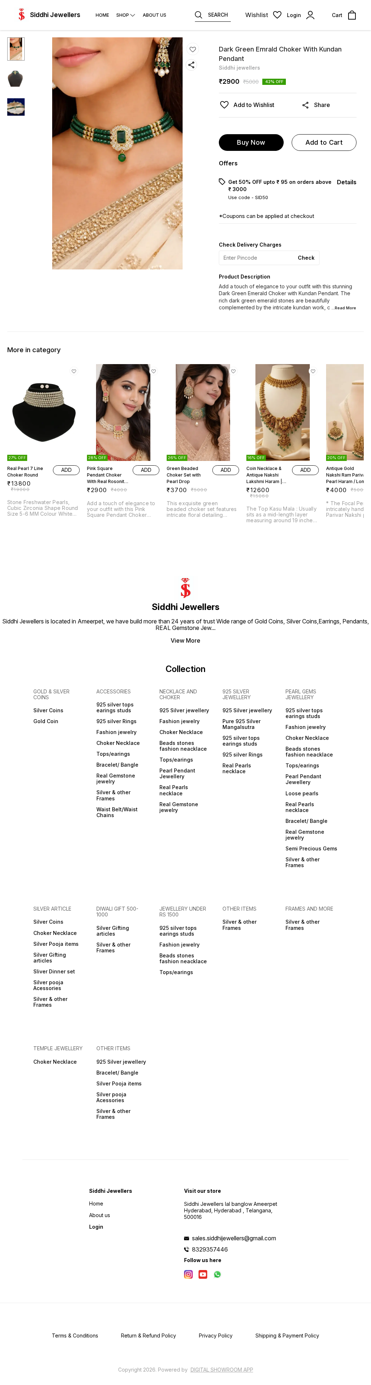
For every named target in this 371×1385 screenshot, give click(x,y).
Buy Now (251, 142)
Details (347, 182)
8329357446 (210, 1249)
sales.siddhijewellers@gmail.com (234, 1238)
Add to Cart (324, 142)
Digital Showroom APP (222, 1370)
